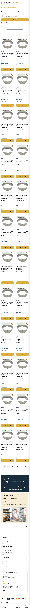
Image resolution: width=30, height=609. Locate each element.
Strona (13, 35)
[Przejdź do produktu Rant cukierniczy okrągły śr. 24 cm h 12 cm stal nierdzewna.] (7, 115)
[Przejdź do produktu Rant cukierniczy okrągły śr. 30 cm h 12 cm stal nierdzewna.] (7, 257)
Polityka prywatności (7, 566)
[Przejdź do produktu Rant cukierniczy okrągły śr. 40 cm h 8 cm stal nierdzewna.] (22, 435)
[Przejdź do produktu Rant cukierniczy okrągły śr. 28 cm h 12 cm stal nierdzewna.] (7, 222)
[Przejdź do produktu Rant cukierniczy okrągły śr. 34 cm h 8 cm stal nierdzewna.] (7, 328)
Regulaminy (5, 554)
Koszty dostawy (6, 561)
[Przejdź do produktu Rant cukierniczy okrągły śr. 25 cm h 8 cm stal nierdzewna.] (22, 151)
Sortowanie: (10, 28)
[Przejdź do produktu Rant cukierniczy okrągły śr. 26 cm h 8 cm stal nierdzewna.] (22, 186)
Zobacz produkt (7, 69)
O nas (3, 529)
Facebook (4, 532)
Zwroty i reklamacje (7, 550)
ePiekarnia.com (4, 7)
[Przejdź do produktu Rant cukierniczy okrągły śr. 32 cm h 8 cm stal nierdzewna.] (22, 293)
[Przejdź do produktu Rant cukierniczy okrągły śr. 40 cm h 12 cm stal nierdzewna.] (7, 435)
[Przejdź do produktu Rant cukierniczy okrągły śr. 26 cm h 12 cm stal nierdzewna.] (7, 186)
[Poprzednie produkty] (8, 466)
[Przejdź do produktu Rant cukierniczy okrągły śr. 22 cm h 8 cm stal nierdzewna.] (22, 79)
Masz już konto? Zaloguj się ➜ (10, 501)
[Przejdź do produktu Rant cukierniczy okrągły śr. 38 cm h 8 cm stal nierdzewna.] (22, 400)
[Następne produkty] (21, 466)
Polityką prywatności (17, 489)
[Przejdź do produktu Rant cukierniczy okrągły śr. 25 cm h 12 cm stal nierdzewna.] (7, 151)
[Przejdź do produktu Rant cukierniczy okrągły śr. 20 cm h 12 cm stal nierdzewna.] (7, 44)
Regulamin (19, 486)
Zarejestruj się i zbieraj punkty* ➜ (10, 498)
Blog (3, 543)
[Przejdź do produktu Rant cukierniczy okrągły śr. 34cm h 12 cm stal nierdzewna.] (22, 328)
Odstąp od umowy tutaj (8, 552)
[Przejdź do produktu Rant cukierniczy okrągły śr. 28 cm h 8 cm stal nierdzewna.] (22, 222)
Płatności (4, 563)
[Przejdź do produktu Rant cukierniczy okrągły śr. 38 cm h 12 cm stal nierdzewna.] (7, 400)
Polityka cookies (6, 568)
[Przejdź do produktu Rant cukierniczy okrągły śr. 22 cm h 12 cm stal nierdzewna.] (7, 79)
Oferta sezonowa (13, 7)
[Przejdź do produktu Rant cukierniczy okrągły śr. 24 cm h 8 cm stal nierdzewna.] (22, 115)
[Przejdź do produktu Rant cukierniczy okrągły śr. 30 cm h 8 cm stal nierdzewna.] (22, 257)
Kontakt (4, 534)
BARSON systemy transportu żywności (11, 541)
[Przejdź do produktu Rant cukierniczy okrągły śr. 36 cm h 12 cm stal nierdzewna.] (7, 364)
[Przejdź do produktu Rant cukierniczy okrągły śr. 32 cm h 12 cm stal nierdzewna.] (7, 293)
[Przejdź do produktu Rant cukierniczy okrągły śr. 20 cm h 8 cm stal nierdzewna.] (22, 44)
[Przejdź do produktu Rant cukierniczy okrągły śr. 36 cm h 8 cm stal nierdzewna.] (22, 364)
